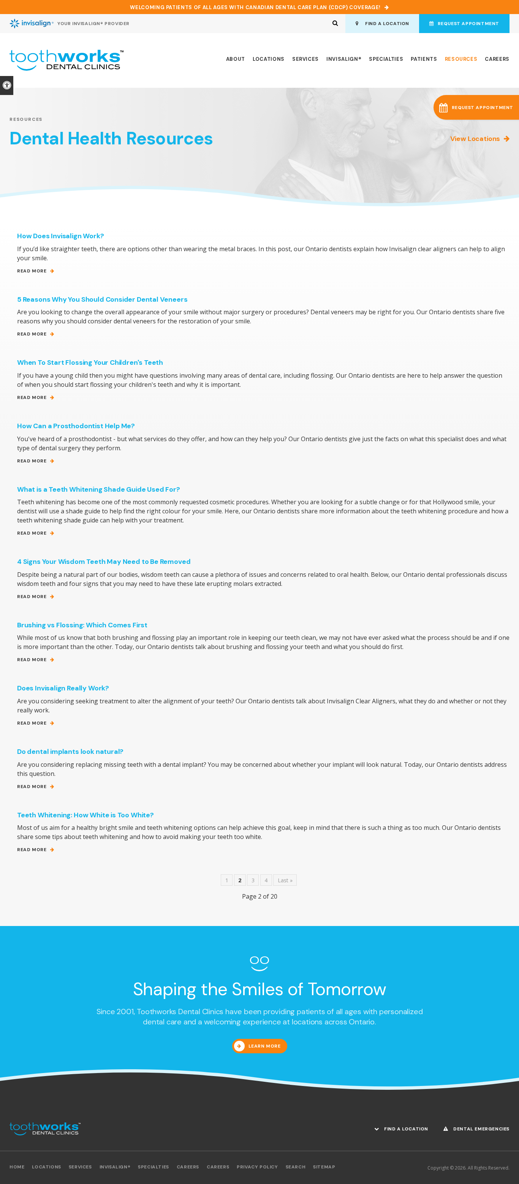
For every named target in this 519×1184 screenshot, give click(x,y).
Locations (269, 59)
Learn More (264, 1046)
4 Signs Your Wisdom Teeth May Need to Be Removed (103, 561)
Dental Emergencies (481, 1129)
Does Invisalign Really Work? (63, 688)
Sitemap (324, 1167)
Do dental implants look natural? (70, 751)
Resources (461, 59)
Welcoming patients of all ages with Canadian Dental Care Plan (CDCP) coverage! (255, 7)
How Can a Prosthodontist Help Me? (76, 426)
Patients (424, 59)
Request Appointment (468, 24)
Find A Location (385, 24)
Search (296, 1167)
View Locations (475, 138)
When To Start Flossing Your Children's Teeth (90, 362)
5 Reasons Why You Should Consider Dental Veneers (102, 299)
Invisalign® (343, 59)
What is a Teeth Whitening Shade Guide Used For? (98, 489)
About (235, 59)
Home (16, 1167)
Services (305, 59)
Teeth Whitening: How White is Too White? (85, 815)
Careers (497, 59)
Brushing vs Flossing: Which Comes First (82, 625)
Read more (31, 271)
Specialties (386, 59)
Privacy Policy (257, 1167)
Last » (285, 880)
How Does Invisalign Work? (60, 236)
